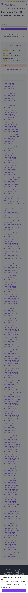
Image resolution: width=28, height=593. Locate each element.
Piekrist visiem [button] (14, 590)
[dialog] (14, 584)
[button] (14, 587)
